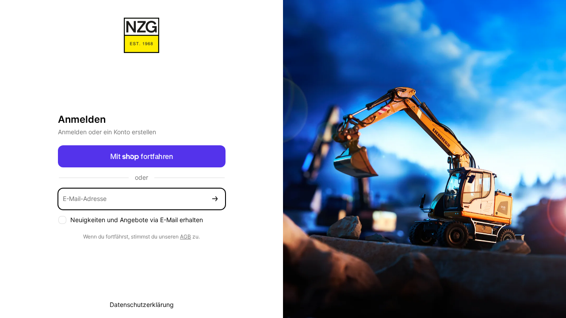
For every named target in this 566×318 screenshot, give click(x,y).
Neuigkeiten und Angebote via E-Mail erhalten (136, 219)
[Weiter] (214, 199)
